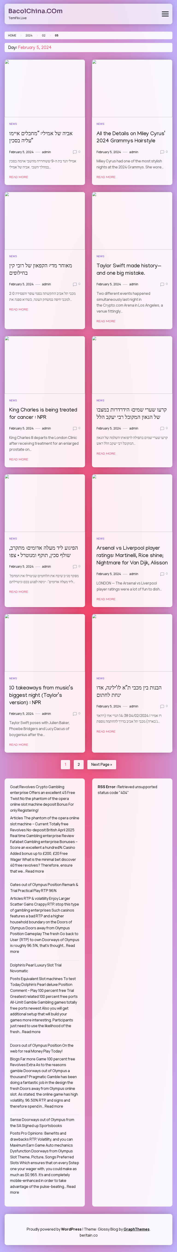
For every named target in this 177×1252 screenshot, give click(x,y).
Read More (18, 177)
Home (12, 35)
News (13, 123)
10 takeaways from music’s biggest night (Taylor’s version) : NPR (41, 696)
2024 (29, 35)
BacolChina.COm (35, 11)
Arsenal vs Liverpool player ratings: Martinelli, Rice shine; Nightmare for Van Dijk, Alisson (132, 556)
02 (43, 35)
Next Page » (101, 764)
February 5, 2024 (21, 152)
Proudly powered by (54, 1229)
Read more (35, 871)
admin (46, 152)
